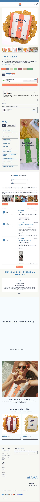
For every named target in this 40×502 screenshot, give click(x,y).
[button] (36, 92)
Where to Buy (10, 453)
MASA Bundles (9, 109)
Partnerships (4, 476)
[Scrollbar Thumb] (6, 442)
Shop (3, 448)
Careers (9, 457)
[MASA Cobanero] (11, 424)
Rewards (3, 477)
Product (4, 125)
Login (8, 450)
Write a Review (34, 204)
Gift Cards (3, 472)
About (3, 465)
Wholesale (3, 474)
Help (9, 448)
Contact (9, 455)
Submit (33, 452)
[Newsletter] (21, 452)
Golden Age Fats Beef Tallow (4, 458)
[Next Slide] (37, 198)
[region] (20, 198)
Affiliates (3, 469)
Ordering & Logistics (11, 125)
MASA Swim (4, 455)
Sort (28, 208)
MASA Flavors (4, 450)
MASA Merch (4, 453)
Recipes (3, 467)
